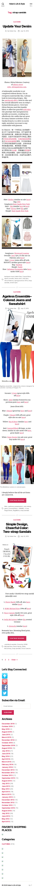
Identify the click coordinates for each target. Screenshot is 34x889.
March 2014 (6, 762)
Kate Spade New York (21, 204)
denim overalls (9, 278)
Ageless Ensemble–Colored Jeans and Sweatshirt (17, 300)
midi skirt (27, 110)
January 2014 (7, 767)
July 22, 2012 (24, 536)
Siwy (13, 256)
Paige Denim (12, 437)
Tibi (11, 206)
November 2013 (8, 773)
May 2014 (6, 756)
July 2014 (6, 751)
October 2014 (7, 743)
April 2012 (6, 821)
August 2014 (7, 748)
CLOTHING (17, 21)
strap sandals (24, 510)
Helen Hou (13, 31)
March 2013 (6, 794)
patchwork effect (11, 100)
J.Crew (11, 260)
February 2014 (7, 764)
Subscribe (8, 712)
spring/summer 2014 (21, 280)
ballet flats (18, 276)
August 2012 (7, 811)
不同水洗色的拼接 (10, 139)
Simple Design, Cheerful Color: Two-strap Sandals (17, 528)
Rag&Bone (16, 510)
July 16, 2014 (24, 31)
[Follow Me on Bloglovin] (17, 676)
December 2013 (8, 770)
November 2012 (8, 802)
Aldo (10, 400)
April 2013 (6, 792)
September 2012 (8, 808)
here (28, 200)
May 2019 (6, 729)
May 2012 (5, 819)
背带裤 (27, 150)
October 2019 (7, 726)
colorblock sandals (10, 644)
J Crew (26, 508)
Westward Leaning (21, 253)
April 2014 (6, 759)
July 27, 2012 (24, 308)
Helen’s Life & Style (14, 885)
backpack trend (9, 276)
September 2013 (8, 778)
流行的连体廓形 (11, 141)
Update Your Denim (17, 26)
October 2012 (7, 805)
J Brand (9, 411)
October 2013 (7, 775)
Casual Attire (26, 276)
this (22, 209)
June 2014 (6, 754)
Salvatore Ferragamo (15, 269)
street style (13, 282)
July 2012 (5, 813)
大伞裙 (14, 150)
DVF (18, 202)
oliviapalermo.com (19, 87)
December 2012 (8, 800)
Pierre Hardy (10, 602)
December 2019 (8, 724)
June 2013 (6, 786)
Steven (13, 209)
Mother (11, 200)
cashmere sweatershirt (15, 506)
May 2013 (6, 789)
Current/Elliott (12, 428)
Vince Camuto (9, 613)
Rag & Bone (13, 422)
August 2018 (7, 732)
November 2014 (8, 740)
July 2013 (6, 783)
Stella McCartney (10, 620)
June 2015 (6, 735)
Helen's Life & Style (17, 4)
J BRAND (21, 508)
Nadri (20, 267)
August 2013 (7, 781)
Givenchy (13, 626)
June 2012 (6, 816)
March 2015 (6, 737)
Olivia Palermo (9, 280)
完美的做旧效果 (24, 139)
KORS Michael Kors (12, 609)
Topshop (19, 265)
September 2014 (8, 745)
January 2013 (7, 797)
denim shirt (18, 278)
